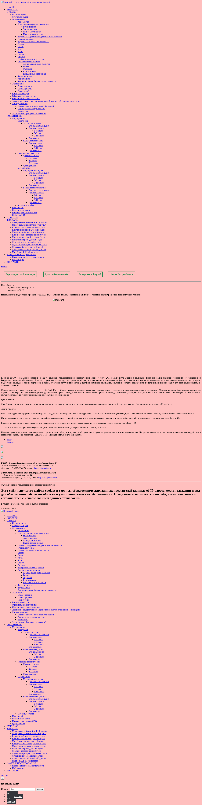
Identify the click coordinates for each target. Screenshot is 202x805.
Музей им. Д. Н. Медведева (25, 252)
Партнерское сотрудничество (31, 108)
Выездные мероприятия (34, 188)
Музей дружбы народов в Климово (28, 232)
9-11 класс (39, 136)
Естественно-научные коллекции (33, 24)
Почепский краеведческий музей (27, 240)
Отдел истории (25, 86)
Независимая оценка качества (26, 98)
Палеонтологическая (33, 34)
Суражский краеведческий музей (27, 247)
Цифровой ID (18, 215)
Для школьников (36, 128)
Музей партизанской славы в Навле (29, 237)
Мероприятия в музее (33, 170)
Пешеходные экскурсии (29, 153)
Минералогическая (32, 32)
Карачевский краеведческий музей (28, 227)
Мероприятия (18, 118)
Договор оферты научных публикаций (36, 106)
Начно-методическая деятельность (28, 257)
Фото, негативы (25, 76)
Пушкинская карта (21, 210)
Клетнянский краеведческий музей (28, 230)
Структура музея (20, 17)
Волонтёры (23, 111)
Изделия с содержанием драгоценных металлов (40, 36)
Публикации (18, 259)
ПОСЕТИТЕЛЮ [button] (14, 116)
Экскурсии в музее (32, 123)
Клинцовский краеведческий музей (29, 235)
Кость (20, 51)
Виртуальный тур (20, 93)
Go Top (4, 775)
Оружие (21, 56)
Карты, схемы (29, 71)
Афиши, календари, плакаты (36, 64)
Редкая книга (24, 79)
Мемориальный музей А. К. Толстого (29, 222)
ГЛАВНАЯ (12, 7)
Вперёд (10, 442)
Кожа (20, 49)
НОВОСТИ (12, 9)
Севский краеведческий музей (26, 242)
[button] (4, 266)
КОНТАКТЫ (13, 262)
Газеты (26, 66)
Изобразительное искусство (31, 59)
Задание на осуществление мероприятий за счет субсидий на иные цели (46, 101)
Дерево (21, 44)
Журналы (27, 69)
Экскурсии (23, 121)
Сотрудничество (19, 103)
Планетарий (23, 91)
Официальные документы (24, 96)
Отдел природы (25, 88)
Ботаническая (29, 27)
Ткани (20, 46)
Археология (23, 22)
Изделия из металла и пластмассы (33, 41)
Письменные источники (29, 61)
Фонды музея (18, 19)
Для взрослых (35, 138)
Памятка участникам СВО (24, 212)
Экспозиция (17, 84)
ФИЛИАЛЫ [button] (12, 220)
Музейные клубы (26, 205)
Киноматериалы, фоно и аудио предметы (37, 81)
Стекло (21, 54)
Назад (9, 439)
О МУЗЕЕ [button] (11, 12)
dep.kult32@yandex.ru (48, 478)
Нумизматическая (26, 39)
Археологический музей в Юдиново (29, 249)
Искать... (5, 789)
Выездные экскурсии (33, 140)
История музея (19, 14)
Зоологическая (30, 29)
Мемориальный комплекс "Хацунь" (29, 225)
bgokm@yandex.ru (42, 468)
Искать (40, 789)
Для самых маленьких (39, 126)
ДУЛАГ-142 (12, 217)
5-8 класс (38, 133)
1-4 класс (38, 131)
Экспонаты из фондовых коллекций (29, 113)
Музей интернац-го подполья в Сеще (29, 244)
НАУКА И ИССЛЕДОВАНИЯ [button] (21, 254)
